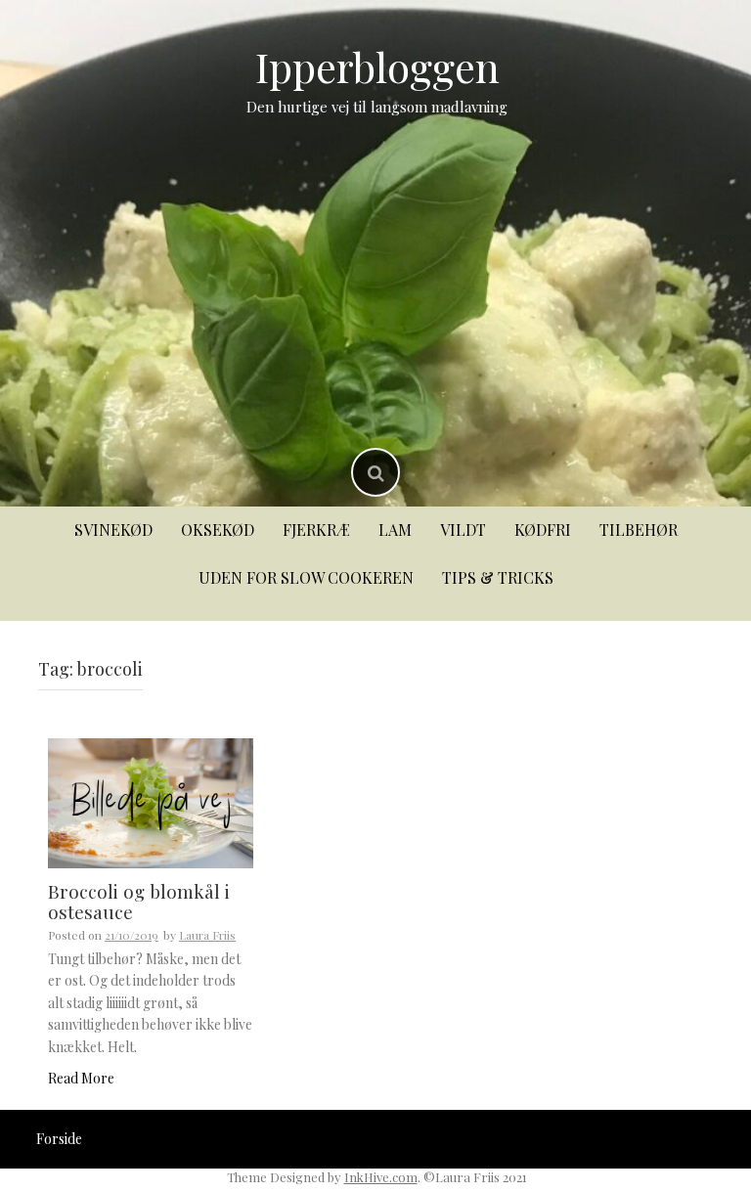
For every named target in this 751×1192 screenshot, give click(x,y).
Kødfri (542, 529)
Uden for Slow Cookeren (306, 577)
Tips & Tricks (497, 577)
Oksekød (217, 529)
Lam (395, 529)
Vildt (463, 529)
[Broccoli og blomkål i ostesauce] (150, 801)
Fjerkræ (316, 529)
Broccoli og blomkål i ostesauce (139, 901)
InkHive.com (381, 1177)
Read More (81, 1078)
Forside (59, 1138)
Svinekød (113, 529)
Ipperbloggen (377, 66)
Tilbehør (638, 529)
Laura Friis (207, 935)
